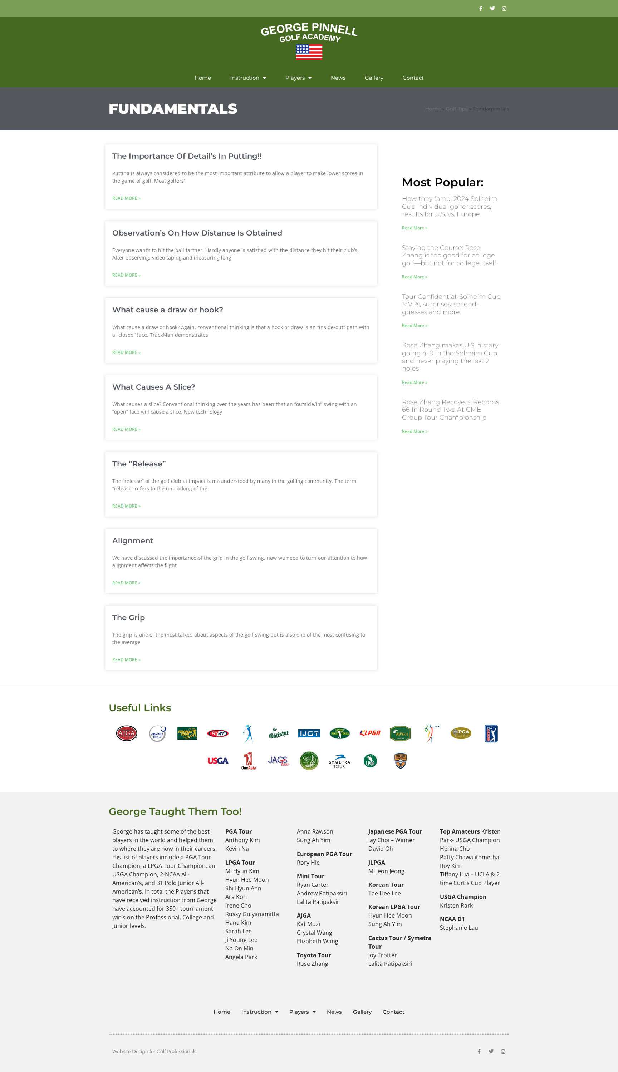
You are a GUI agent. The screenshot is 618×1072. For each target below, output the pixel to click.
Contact (413, 77)
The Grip (128, 617)
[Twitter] (492, 9)
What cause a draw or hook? (167, 309)
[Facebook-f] (478, 1051)
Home (203, 77)
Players (295, 77)
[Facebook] (481, 9)
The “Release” (139, 463)
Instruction (244, 77)
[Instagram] (504, 9)
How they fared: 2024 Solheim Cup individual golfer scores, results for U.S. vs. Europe (449, 206)
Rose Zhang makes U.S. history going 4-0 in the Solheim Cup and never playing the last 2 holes (450, 356)
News (338, 77)
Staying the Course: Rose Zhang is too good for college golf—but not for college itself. (449, 255)
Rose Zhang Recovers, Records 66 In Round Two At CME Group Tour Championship (450, 409)
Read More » (126, 198)
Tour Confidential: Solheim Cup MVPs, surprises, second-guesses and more (451, 304)
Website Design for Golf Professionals (154, 1051)
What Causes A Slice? (153, 386)
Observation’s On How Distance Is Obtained (197, 232)
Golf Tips (457, 109)
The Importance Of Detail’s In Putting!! (187, 156)
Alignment (132, 540)
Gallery (374, 77)
